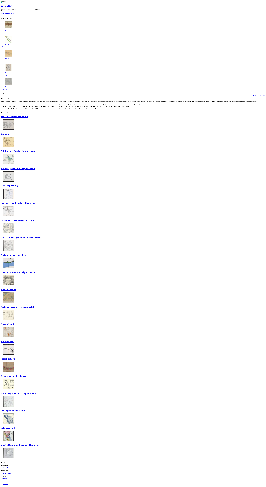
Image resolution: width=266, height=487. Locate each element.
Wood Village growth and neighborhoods (20, 445)
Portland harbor (8, 289)
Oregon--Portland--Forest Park (10, 467)
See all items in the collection (259, 95)
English (5, 478)
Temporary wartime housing (14, 376)
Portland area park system (13, 255)
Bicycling (5, 134)
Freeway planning (9, 185)
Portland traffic (8, 324)
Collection (5, 484)
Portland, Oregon (7, 473)
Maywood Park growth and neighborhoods (21, 237)
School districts (8, 359)
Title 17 (19, 106)
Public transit (7, 341)
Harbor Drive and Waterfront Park (17, 220)
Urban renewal (8, 428)
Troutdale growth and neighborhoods (18, 393)
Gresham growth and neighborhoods (18, 203)
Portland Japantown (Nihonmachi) (17, 307)
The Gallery (6, 6)
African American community (15, 116)
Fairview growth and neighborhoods (18, 168)
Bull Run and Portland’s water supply (19, 151)
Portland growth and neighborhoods (18, 272)
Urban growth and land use (14, 410)
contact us (43, 108)
